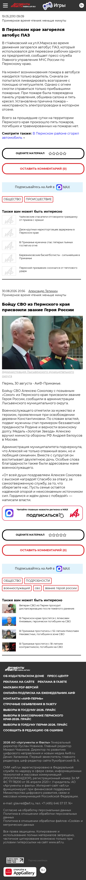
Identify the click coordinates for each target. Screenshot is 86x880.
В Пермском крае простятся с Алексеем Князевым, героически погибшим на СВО (45, 620)
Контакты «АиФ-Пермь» (23, 698)
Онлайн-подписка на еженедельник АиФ (39, 693)
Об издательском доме (23, 676)
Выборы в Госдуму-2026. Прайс (29, 710)
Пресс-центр (57, 676)
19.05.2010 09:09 (13, 16)
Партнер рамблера (37, 860)
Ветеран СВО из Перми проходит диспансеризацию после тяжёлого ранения (46, 607)
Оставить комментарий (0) (43, 168)
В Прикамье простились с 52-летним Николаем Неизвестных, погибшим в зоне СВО (49, 632)
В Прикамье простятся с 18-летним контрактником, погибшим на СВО (41, 645)
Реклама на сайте (18, 682)
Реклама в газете (52, 682)
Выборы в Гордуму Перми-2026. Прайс (35, 724)
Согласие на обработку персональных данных (37, 810)
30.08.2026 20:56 (13, 291)
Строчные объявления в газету (30, 704)
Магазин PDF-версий (20, 687)
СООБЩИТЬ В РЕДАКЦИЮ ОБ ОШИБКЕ (33, 730)
